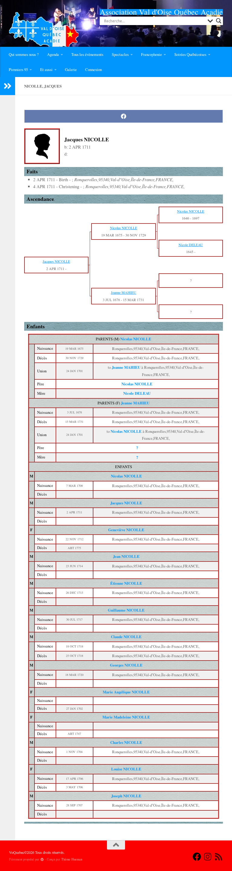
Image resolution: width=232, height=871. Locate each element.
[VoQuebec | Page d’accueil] (44, 33)
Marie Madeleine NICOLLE (126, 717)
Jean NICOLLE (126, 556)
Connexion (93, 69)
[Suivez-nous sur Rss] (218, 857)
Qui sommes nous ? (24, 54)
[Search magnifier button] (218, 21)
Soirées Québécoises (190, 54)
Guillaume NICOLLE (126, 610)
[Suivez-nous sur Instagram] (208, 857)
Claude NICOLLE (126, 636)
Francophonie (151, 54)
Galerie (71, 69)
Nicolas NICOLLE (135, 339)
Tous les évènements (87, 54)
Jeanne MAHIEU (135, 403)
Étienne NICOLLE (126, 583)
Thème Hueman (71, 859)
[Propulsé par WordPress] (42, 859)
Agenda (53, 54)
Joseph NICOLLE (126, 796)
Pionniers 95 (18, 69)
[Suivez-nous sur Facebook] (197, 857)
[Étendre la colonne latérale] (7, 86)
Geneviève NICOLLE (126, 529)
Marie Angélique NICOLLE (126, 692)
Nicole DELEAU (137, 393)
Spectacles (120, 54)
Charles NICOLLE (126, 742)
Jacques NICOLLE (126, 503)
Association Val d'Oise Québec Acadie (161, 12)
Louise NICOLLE (126, 769)
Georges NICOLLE (126, 665)
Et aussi (46, 69)
